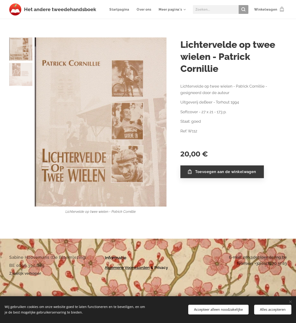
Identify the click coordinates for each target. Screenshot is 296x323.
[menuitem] (120, 9)
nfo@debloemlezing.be (265, 257)
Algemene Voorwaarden (127, 267)
